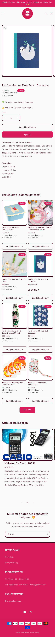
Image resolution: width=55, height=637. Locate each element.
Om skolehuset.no (13, 601)
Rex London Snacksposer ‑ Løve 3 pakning (13, 384)
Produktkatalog (11, 563)
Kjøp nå (27, 135)
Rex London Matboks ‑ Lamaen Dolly (11, 229)
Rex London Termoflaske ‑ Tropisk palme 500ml (12, 332)
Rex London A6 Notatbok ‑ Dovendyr (38, 280)
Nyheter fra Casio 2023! (19, 463)
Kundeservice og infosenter (17, 579)
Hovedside (9, 557)
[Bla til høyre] (33, 81)
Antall (4, 112)
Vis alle (27, 410)
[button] (3, 14)
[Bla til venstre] (22, 81)
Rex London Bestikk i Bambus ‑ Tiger (14, 280)
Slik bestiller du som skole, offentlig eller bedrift (25, 585)
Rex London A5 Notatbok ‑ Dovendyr (38, 332)
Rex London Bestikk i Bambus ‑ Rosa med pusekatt (40, 229)
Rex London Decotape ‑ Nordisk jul (37, 384)
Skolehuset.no (25, 632)
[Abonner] (47, 534)
